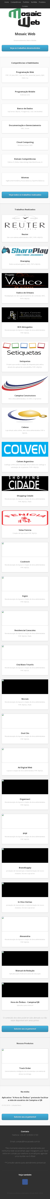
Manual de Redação (25, 970)
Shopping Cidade (25, 495)
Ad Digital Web (25, 767)
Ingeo (25, 596)
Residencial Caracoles (25, 630)
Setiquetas (25, 361)
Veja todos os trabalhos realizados (25, 194)
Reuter (25, 234)
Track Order (25, 1068)
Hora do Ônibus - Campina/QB (25, 1002)
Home (7, 2)
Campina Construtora (25, 395)
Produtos (42, 2)
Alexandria (25, 936)
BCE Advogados (25, 327)
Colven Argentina (25, 461)
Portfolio (26, 2)
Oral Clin (25, 733)
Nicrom (25, 699)
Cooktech (25, 561)
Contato (25, 6)
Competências (16, 2)
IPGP (25, 833)
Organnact (25, 799)
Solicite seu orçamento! (25, 1028)
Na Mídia (34, 2)
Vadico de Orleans (25, 292)
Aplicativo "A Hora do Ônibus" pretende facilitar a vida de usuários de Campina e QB (25, 1098)
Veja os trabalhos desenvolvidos (25, 48)
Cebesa (25, 427)
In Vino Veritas (25, 902)
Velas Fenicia (25, 530)
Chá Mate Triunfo (25, 664)
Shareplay (25, 261)
